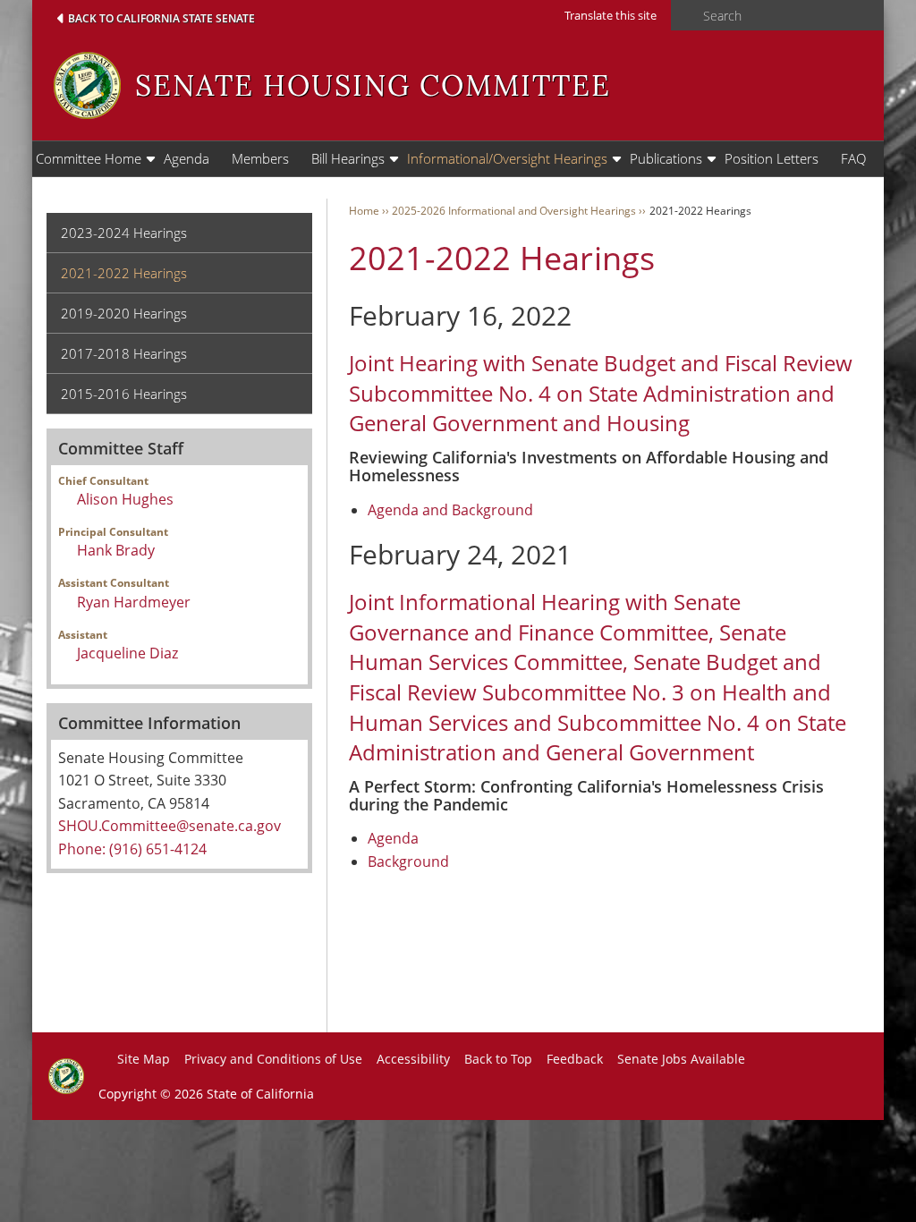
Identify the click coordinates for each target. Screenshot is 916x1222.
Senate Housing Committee (373, 85)
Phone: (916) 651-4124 (132, 849)
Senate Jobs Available (681, 1058)
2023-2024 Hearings (124, 233)
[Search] (681, 16)
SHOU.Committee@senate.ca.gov (169, 826)
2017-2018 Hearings (124, 353)
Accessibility (413, 1058)
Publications (666, 158)
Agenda (186, 158)
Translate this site (610, 15)
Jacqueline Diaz (127, 653)
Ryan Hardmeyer (134, 602)
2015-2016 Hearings (124, 394)
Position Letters (771, 158)
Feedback (575, 1058)
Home (364, 210)
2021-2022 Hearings (124, 273)
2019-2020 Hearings (124, 313)
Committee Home (88, 158)
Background (408, 861)
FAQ (853, 158)
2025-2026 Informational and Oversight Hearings (514, 210)
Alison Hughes (125, 499)
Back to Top (498, 1058)
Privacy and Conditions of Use (273, 1058)
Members (260, 158)
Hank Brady (116, 550)
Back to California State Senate (161, 18)
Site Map (143, 1058)
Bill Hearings (348, 158)
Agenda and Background (450, 510)
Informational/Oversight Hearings (507, 158)
